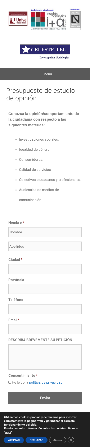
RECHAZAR (36, 440)
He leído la (37, 382)
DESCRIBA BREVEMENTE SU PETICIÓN (40, 340)
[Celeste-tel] (45, 47)
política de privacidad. (46, 382)
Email (13, 320)
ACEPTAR (14, 440)
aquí (8, 432)
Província (16, 280)
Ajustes (57, 440)
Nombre (16, 222)
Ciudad (15, 259)
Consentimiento (22, 375)
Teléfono (15, 300)
